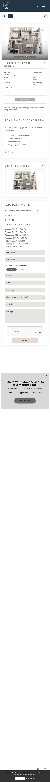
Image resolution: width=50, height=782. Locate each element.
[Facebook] (5, 220)
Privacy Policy (30, 778)
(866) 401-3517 (10, 215)
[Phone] (37, 6)
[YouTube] (13, 220)
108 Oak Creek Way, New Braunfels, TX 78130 (22, 210)
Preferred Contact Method (16, 266)
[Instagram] (9, 220)
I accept (20, 778)
